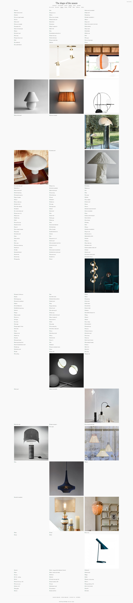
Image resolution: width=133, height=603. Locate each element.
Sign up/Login (129, 1)
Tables (74, 7)
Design (70, 5)
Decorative (57, 7)
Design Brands (64, 597)
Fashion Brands (56, 597)
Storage (69, 7)
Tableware (78, 7)
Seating (65, 7)
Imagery (79, 5)
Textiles (82, 7)
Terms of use (69, 601)
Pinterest (78, 597)
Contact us (72, 597)
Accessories (60, 5)
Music (74, 5)
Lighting (61, 7)
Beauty (66, 5)
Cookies (73, 601)
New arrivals (51, 7)
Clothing (54, 5)
